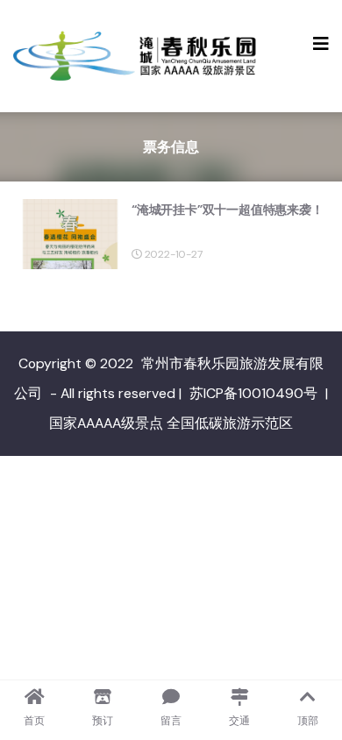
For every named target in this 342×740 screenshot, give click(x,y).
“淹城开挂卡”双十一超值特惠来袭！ (228, 209)
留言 (171, 721)
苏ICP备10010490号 (253, 393)
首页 (34, 721)
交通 (239, 721)
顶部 (307, 721)
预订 (102, 721)
